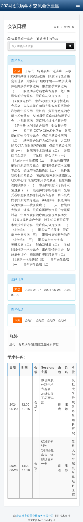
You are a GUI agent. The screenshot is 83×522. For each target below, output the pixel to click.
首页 (56, 27)
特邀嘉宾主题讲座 (49, 71)
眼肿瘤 (40, 110)
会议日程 (69, 27)
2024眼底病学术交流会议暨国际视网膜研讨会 (33, 5)
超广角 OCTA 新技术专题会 (42, 130)
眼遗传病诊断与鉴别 (47, 190)
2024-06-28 (52, 289)
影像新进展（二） (48, 244)
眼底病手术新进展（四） (30, 259)
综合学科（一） (56, 155)
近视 (26, 209)
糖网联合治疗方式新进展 (40, 140)
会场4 (62, 320)
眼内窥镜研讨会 (53, 249)
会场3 (51, 320)
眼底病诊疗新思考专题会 (40, 91)
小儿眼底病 (25, 120)
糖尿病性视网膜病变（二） (48, 254)
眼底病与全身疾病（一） (53, 95)
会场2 (40, 320)
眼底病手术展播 (49, 229)
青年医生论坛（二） (37, 264)
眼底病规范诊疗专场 (27, 219)
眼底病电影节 (22, 101)
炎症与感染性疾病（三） (40, 170)
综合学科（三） (24, 239)
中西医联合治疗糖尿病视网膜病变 (43, 215)
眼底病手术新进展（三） (30, 160)
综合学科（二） (24, 229)
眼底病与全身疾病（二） (53, 224)
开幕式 (29, 71)
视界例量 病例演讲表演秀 (30, 125)
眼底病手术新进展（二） (44, 150)
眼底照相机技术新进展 (51, 120)
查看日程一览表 (21, 38)
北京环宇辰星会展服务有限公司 (35, 515)
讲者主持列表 (48, 38)
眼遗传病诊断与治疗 (56, 234)
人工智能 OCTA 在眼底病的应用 (40, 142)
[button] (9, 16)
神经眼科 (48, 200)
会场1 (29, 320)
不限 (17, 71)
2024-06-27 (33, 289)
